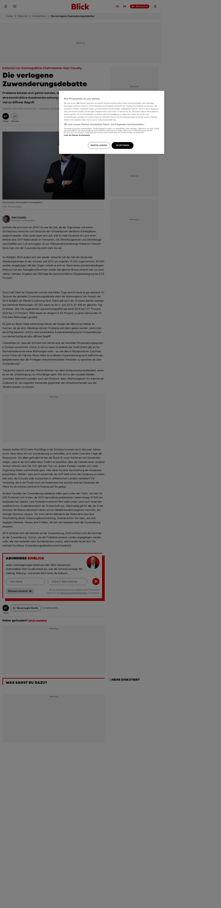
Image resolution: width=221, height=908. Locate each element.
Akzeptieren (122, 145)
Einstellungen (99, 145)
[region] (111, 122)
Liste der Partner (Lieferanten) (77, 135)
